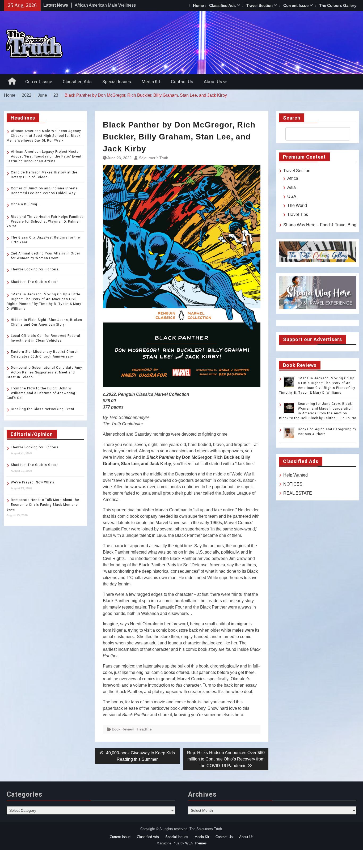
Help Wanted (295, 475)
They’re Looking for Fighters (35, 269)
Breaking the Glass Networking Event (42, 409)
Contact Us (182, 81)
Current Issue (296, 5)
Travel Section (259, 5)
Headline (144, 729)
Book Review (122, 729)
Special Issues (116, 81)
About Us (213, 81)
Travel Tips (297, 214)
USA (291, 196)
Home (198, 5)
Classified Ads (222, 5)
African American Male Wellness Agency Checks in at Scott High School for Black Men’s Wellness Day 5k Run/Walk (44, 135)
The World (297, 205)
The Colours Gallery (337, 5)
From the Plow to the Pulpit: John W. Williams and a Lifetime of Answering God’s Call (41, 393)
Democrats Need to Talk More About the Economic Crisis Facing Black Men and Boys (43, 504)
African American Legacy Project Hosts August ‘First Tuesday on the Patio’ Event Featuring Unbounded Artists (44, 156)
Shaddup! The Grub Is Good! (34, 282)
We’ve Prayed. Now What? (32, 482)
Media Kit (151, 81)
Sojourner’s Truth (153, 158)
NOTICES (292, 484)
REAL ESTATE (297, 493)
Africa (292, 178)
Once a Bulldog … (26, 204)
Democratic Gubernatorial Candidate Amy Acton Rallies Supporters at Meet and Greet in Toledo (44, 372)
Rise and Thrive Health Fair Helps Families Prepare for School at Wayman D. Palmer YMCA (45, 221)
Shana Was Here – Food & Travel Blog (319, 225)
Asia (291, 187)
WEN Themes (196, 843)
